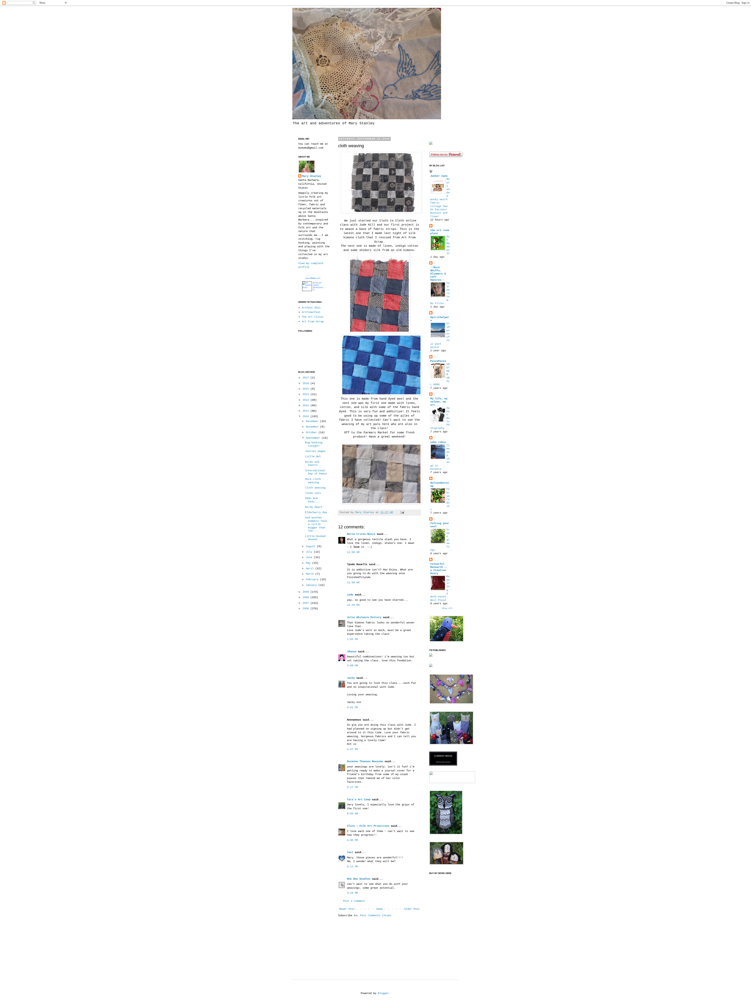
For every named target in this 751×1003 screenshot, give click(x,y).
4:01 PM (352, 707)
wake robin (438, 442)
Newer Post (347, 909)
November (313, 426)
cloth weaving (315, 487)
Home (379, 909)
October (312, 432)
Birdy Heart (313, 507)
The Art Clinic (313, 316)
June (310, 557)
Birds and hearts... (313, 463)
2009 (306, 591)
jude (350, 594)
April (310, 568)
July (310, 551)
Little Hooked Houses (315, 538)
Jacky (351, 677)
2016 (306, 383)
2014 (306, 394)
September (314, 437)
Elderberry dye (316, 512)
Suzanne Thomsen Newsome (365, 761)
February (313, 579)
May (309, 563)
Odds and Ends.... (313, 500)
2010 (306, 416)
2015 (306, 388)
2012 (306, 405)
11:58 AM (353, 552)
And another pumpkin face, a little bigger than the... (316, 524)
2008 (306, 597)
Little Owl (313, 456)
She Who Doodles (358, 878)
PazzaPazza (438, 361)
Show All (447, 608)
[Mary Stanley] (430, 143)
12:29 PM (353, 605)
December (313, 421)
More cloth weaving (313, 481)
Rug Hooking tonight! (313, 444)
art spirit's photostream (318, 286)
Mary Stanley (311, 176)
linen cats (313, 493)
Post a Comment (354, 901)
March (310, 573)
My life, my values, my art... (438, 401)
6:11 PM (352, 866)
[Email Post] (402, 512)
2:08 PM (352, 665)
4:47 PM (352, 749)
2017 (306, 377)
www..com (312, 278)
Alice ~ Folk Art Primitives (368, 825)
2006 (306, 608)
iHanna (351, 651)
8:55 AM (352, 813)
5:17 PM (352, 787)
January (312, 585)
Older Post (412, 909)
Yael (350, 852)
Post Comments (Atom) (375, 915)
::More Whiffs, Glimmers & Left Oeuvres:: (438, 273)
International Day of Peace (316, 472)
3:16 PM (352, 893)
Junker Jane (438, 175)
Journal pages (315, 451)
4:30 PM (352, 840)
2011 (306, 410)
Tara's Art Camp (358, 799)
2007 (306, 603)
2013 (306, 400)
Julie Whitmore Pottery (364, 617)
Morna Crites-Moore (361, 534)
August (311, 546)
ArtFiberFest (311, 312)
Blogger (383, 993)
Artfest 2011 (311, 307)
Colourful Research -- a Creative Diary (438, 568)
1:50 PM (352, 639)
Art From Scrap (313, 321)
